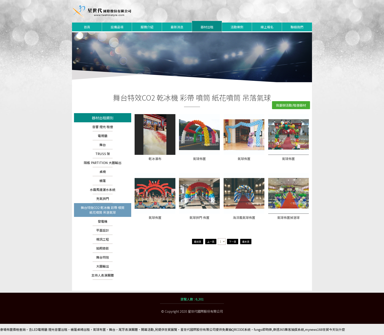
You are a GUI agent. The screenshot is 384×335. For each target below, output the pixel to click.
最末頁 (245, 241)
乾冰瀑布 (155, 159)
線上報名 (267, 27)
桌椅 (102, 171)
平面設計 (102, 230)
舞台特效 (102, 257)
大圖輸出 (102, 266)
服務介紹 (147, 27)
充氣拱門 (102, 198)
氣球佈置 (199, 159)
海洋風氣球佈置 (244, 218)
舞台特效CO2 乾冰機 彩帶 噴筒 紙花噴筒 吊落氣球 (102, 210)
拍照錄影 (102, 248)
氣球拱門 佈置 (199, 218)
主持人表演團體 (102, 275)
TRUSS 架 (102, 153)
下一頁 (232, 241)
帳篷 (102, 180)
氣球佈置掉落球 (288, 218)
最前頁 (197, 241)
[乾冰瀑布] (155, 134)
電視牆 (102, 135)
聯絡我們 (297, 27)
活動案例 (237, 27)
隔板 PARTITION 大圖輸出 (102, 162)
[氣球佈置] (199, 134)
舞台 (102, 144)
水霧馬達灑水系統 (102, 189)
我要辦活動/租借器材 (291, 105)
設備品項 (117, 27)
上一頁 (210, 241)
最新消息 (177, 27)
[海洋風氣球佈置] (244, 193)
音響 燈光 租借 (102, 126)
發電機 (102, 221)
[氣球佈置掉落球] (288, 193)
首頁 (87, 27)
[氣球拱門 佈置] (199, 193)
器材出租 (207, 27)
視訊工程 (102, 239)
